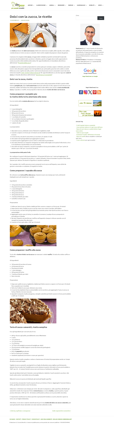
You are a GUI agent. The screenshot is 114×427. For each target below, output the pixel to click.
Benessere (61, 5)
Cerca (77, 15)
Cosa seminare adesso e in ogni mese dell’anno (89, 127)
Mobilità (91, 5)
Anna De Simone (25, 20)
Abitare (30, 5)
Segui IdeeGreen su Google (90, 76)
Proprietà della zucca (24, 63)
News (100, 5)
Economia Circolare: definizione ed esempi (88, 134)
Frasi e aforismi (81, 140)
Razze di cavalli (81, 136)
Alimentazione (41, 5)
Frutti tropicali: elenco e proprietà (86, 125)
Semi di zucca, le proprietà (44, 75)
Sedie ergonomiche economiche (61, 410)
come (30, 72)
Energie (70, 5)
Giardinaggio (81, 5)
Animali (51, 5)
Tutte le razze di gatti (82, 132)
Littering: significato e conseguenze (20, 410)
